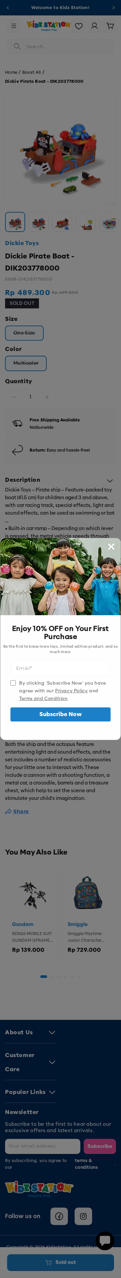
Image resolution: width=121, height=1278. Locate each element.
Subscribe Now (60, 714)
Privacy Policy (71, 691)
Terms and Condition (43, 698)
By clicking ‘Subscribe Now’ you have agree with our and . (62, 690)
